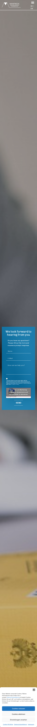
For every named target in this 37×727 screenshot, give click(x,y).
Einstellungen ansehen (18, 720)
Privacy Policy (15, 384)
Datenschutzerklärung (13, 697)
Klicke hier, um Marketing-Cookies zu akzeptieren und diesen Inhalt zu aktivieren (18, 392)
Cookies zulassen (18, 709)
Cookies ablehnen (18, 714)
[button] (34, 690)
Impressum (31, 724)
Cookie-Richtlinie (8, 724)
